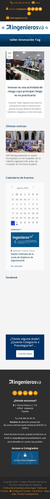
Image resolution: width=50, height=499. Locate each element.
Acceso (17, 9)
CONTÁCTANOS (25, 353)
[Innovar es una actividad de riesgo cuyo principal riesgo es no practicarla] (25, 65)
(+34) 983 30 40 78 (21, 2)
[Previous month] (11, 187)
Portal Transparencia (28, 494)
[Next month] (33, 187)
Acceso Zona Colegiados (25, 460)
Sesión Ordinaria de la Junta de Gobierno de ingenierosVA (22, 257)
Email (37, 2)
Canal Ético (37, 491)
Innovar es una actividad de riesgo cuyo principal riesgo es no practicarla (25, 91)
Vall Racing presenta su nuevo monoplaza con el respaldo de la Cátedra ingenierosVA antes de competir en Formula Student (23, 160)
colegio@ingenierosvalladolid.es (26, 438)
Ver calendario (17, 266)
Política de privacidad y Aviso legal (19, 488)
